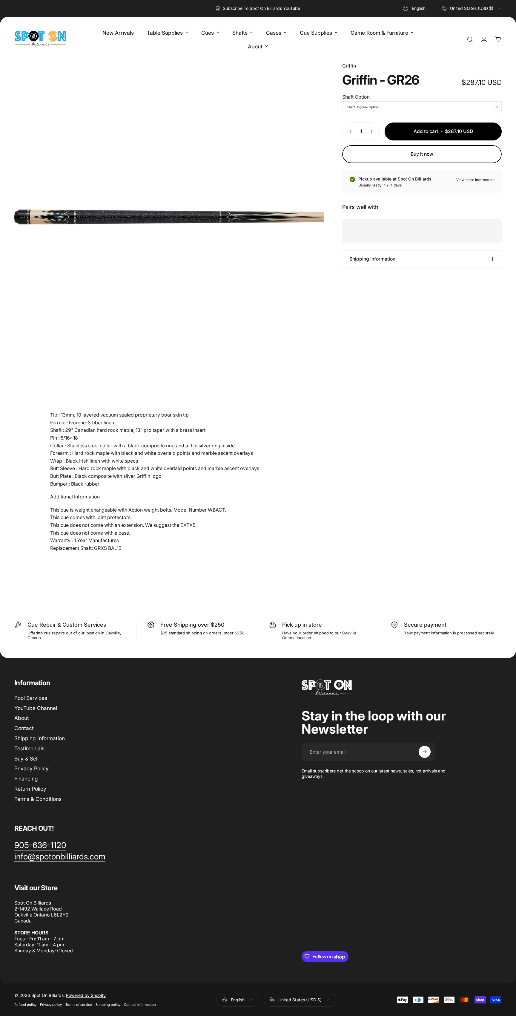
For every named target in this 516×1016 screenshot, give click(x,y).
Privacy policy (51, 1005)
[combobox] (418, 8)
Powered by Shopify (86, 995)
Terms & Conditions (38, 799)
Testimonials (29, 748)
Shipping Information (39, 738)
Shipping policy (108, 1005)
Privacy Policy (31, 769)
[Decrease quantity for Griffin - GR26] (349, 131)
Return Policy (30, 789)
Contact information (140, 1005)
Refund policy (25, 1005)
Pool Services (30, 698)
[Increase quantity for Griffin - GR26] (373, 131)
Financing (26, 778)
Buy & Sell (26, 758)
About (21, 718)
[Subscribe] (425, 752)
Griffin (349, 66)
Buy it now (422, 154)
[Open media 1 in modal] (169, 217)
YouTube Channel (35, 708)
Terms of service (78, 1005)
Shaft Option (356, 97)
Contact (24, 728)
